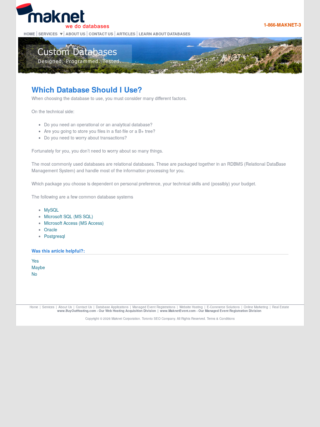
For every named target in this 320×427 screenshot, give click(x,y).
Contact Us (101, 33)
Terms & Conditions (221, 318)
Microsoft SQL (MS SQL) (68, 216)
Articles (126, 33)
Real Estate (280, 307)
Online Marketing (256, 307)
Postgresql (54, 236)
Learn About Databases (164, 33)
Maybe (38, 267)
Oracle (50, 229)
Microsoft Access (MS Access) (74, 223)
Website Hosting (191, 307)
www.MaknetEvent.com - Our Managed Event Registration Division (210, 311)
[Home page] (63, 27)
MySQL (51, 210)
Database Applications (112, 307)
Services (48, 33)
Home (29, 33)
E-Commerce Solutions (223, 307)
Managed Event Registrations (153, 307)
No (34, 274)
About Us (75, 33)
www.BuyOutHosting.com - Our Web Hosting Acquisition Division (106, 311)
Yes (35, 261)
